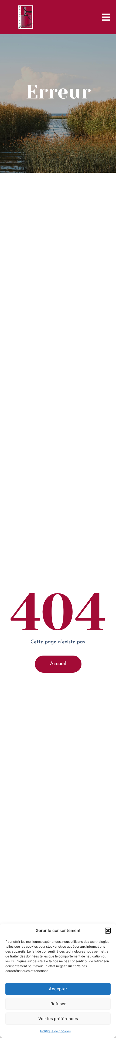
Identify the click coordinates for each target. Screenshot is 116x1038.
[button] (108, 930)
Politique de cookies (55, 1031)
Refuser (58, 1003)
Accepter (58, 988)
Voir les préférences (58, 1018)
